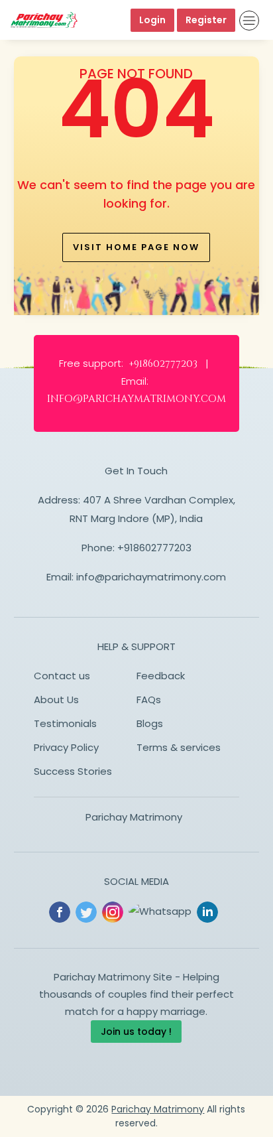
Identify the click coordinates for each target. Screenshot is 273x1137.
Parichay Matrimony (133, 817)
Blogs (149, 723)
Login (152, 20)
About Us (56, 699)
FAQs (148, 699)
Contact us (62, 676)
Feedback (160, 676)
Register (206, 20)
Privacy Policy (66, 747)
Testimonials (65, 723)
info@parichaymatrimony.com (151, 577)
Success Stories (73, 771)
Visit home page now (136, 247)
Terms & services (178, 747)
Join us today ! (136, 1031)
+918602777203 (154, 548)
